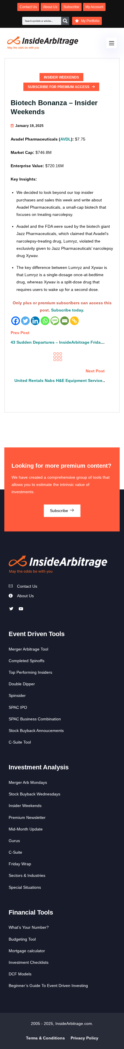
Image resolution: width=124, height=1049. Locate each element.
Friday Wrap (20, 864)
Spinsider (17, 695)
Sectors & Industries (27, 875)
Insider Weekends (61, 77)
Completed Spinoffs (26, 660)
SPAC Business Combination (35, 719)
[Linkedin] (35, 320)
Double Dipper (22, 684)
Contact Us (27, 586)
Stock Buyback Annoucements (36, 730)
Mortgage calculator (27, 950)
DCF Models (20, 974)
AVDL (65, 139)
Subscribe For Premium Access (59, 87)
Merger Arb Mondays (28, 782)
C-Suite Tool (20, 742)
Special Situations (25, 887)
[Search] (65, 21)
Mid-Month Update (26, 829)
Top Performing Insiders (30, 672)
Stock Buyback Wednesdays (34, 794)
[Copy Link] (74, 320)
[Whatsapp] (45, 320)
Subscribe (59, 510)
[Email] (64, 320)
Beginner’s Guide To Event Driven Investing (48, 985)
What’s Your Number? (29, 927)
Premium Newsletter (27, 817)
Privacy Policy (84, 1038)
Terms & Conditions (45, 1038)
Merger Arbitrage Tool (28, 649)
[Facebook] (15, 320)
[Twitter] (25, 320)
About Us (25, 595)
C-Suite (15, 852)
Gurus (14, 840)
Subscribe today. (67, 310)
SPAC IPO (18, 707)
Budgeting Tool (22, 939)
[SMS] (54, 320)
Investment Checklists (28, 962)
